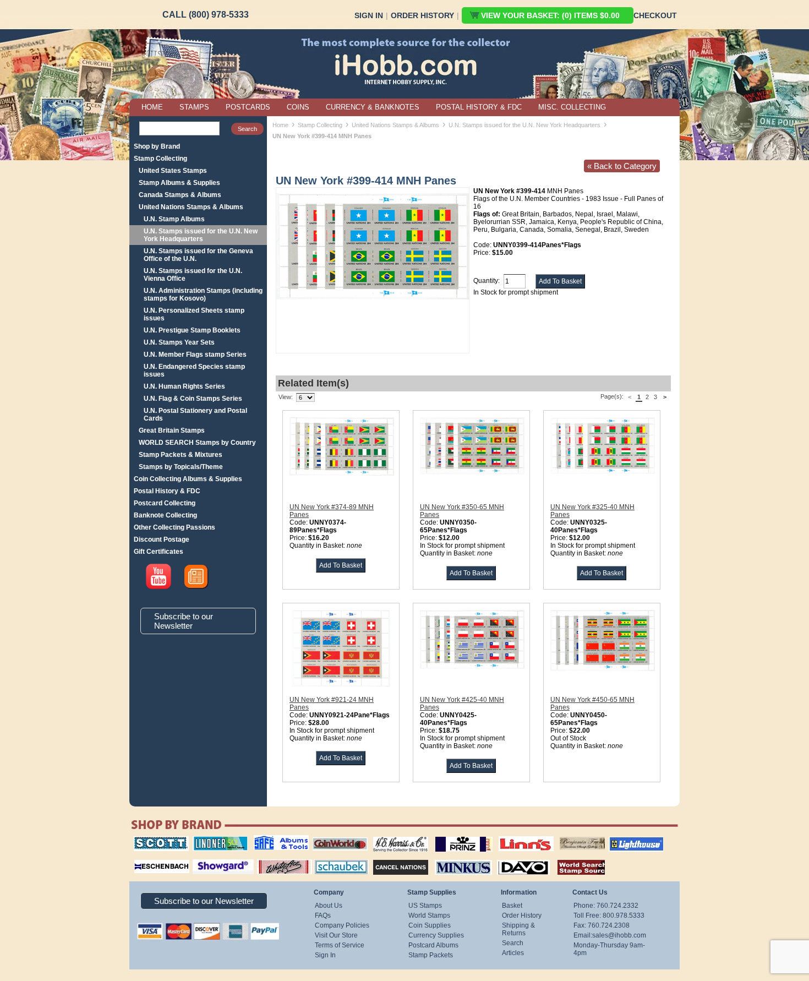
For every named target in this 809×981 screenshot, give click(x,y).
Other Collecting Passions (174, 527)
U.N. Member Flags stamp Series (195, 354)
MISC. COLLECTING (572, 107)
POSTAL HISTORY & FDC (479, 107)
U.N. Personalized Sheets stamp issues (194, 314)
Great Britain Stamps (172, 430)
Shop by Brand (157, 146)
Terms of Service (339, 945)
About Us (328, 905)
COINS (298, 107)
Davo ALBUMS (508, 858)
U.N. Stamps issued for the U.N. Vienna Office (193, 274)
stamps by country (572, 858)
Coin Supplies (429, 925)
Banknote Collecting (165, 515)
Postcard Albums (433, 945)
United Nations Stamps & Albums (191, 207)
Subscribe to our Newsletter (183, 621)
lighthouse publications (623, 840)
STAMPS (194, 107)
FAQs (323, 915)
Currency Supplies (436, 935)
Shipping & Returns (518, 929)
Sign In (368, 15)
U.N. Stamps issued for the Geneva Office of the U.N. (198, 255)
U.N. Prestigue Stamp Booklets (192, 330)
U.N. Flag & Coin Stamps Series (193, 398)
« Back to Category (622, 166)
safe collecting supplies (269, 840)
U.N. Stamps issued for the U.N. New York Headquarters (201, 235)
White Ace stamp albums (273, 862)
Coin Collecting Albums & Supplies (188, 479)
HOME (152, 107)
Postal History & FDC (167, 491)
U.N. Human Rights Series (184, 386)
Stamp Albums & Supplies (179, 183)
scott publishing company (152, 840)
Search (512, 943)
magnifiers (145, 858)
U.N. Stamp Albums (174, 219)
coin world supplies (336, 836)
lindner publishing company (216, 840)
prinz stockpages (452, 836)
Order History (422, 15)
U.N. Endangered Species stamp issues (194, 370)
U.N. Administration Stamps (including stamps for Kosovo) (203, 294)
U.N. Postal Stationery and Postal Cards (195, 414)
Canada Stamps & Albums (180, 195)
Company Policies (342, 925)
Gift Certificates (158, 551)
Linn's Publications (514, 836)
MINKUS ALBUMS (454, 858)
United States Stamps (173, 171)
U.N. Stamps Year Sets (179, 342)
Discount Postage (161, 539)
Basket (512, 905)
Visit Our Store (336, 935)
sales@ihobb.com (619, 935)
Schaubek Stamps (335, 858)
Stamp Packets (430, 955)
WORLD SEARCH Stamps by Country (197, 442)
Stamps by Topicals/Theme (181, 467)
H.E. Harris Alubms (395, 836)
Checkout (655, 15)
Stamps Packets (391, 858)
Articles (513, 953)
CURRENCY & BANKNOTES (372, 107)
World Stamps (429, 915)
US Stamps (425, 905)
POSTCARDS (248, 107)
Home (280, 125)
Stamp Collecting (160, 158)
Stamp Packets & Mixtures (180, 455)
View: (285, 397)
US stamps (561, 836)
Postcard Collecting (164, 503)
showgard (203, 858)
